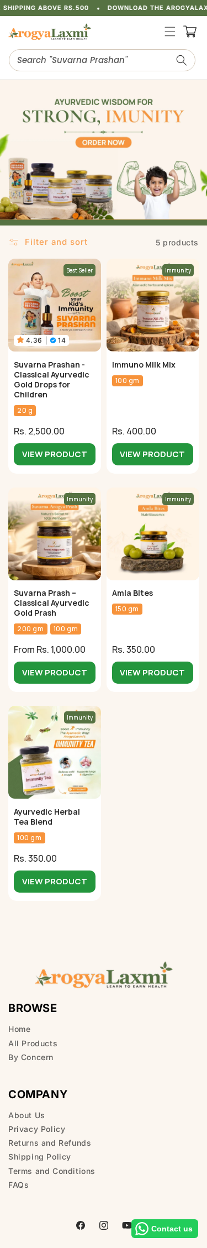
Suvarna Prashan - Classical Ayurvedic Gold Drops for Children (51, 380)
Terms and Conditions (51, 1171)
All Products (32, 1043)
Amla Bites (132, 593)
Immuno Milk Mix (144, 365)
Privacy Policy (36, 1129)
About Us (26, 1115)
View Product (54, 454)
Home (19, 1029)
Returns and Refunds (49, 1142)
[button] (170, 31)
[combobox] (102, 60)
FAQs (18, 1184)
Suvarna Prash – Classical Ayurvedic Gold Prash (51, 603)
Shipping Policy (39, 1156)
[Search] (182, 60)
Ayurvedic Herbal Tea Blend (47, 817)
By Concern (31, 1057)
